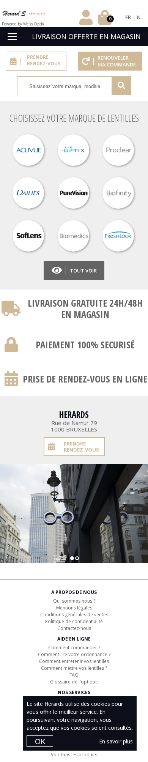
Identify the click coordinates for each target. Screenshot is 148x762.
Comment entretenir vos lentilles (74, 661)
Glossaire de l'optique (74, 682)
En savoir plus (116, 741)
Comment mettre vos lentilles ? (74, 668)
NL (140, 17)
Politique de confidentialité (74, 621)
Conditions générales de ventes (74, 614)
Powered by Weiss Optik (23, 24)
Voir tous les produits (74, 754)
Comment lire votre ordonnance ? (74, 654)
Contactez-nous (74, 628)
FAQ (74, 675)
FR (128, 17)
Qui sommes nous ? (74, 601)
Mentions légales (74, 608)
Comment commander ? (74, 647)
